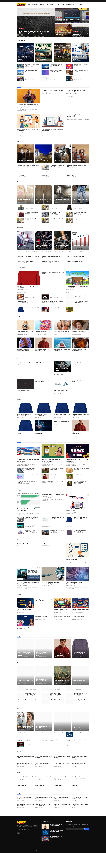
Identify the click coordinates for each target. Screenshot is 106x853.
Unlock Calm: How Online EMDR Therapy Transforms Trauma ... (76, 743)
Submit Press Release (39, 1)
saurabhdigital (19, 334)
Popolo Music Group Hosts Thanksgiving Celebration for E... (31, 78)
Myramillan (27, 297)
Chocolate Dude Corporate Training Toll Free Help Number (80, 805)
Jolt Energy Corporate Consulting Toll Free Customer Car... (25, 798)
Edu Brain (18, 132)
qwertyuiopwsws (28, 532)
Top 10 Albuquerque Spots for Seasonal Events (25, 757)
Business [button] (52, 4)
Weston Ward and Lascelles (23, 390)
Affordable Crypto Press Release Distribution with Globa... (24, 58)
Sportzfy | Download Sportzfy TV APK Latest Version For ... (53, 251)
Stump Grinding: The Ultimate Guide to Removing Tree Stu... (57, 469)
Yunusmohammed (69, 117)
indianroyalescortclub (21, 740)
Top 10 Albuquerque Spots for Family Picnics (61, 764)
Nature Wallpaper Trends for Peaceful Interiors (79, 681)
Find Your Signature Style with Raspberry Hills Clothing (43, 200)
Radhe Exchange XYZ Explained (31, 742)
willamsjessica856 (57, 202)
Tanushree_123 (19, 107)
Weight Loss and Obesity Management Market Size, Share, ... (24, 654)
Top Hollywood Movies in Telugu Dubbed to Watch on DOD (56, 296)
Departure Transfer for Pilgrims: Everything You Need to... (62, 159)
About (27, 1)
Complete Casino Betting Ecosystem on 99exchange (25, 610)
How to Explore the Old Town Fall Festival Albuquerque (24, 784)
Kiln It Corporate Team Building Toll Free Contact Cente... (79, 798)
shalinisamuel (27, 689)
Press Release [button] (35, 4)
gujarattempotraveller (53, 167)
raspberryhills (27, 208)
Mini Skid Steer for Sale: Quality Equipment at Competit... (53, 732)
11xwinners (76, 310)
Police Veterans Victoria (78, 732)
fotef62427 (19, 585)
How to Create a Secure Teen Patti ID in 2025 (81, 308)
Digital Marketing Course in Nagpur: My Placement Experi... (76, 115)
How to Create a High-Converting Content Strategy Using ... (31, 687)
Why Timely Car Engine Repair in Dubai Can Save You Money (61, 246)
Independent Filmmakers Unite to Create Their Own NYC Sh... (56, 71)
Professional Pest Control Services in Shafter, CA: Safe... (52, 481)
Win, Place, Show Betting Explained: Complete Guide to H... (61, 58)
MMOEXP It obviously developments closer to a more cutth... (81, 302)
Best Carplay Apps (46, 543)
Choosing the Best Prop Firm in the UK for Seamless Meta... (43, 432)
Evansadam (51, 832)
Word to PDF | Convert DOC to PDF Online (79, 381)
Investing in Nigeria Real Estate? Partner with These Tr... (80, 687)
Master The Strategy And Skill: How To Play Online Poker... (53, 301)
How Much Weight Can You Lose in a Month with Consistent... (25, 332)
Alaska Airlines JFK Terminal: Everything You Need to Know (77, 166)
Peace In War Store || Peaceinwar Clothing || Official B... (24, 415)
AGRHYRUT (51, 208)
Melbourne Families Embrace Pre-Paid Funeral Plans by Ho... (81, 71)
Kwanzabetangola (21, 483)
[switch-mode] (88, 1)
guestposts (20, 254)
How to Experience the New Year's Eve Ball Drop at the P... (43, 777)
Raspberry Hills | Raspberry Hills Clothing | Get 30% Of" (42, 350)
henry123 (18, 545)
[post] (36, 22)
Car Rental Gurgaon (70, 175)
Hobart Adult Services (22, 301)
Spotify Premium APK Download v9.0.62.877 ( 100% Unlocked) (27, 252)
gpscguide (43, 132)
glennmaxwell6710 (28, 213)
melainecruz (20, 302)
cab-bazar (19, 173)
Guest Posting (46, 1)
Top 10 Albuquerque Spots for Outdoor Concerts (62, 757)
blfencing (75, 702)
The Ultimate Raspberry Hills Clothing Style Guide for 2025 (81, 206)
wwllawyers (19, 392)
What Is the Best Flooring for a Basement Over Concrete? (61, 200)
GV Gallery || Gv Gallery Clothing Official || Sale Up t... (80, 531)
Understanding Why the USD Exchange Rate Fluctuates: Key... (52, 524)
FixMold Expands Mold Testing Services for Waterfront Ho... (31, 71)
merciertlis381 (56, 248)
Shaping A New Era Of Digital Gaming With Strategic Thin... (56, 308)
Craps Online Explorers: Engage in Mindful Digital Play (53, 272)
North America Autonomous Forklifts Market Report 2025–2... (80, 245)
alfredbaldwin (44, 734)
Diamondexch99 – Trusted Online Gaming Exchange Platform (42, 617)
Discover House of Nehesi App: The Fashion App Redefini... (62, 34)
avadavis (73, 334)
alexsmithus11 (37, 434)
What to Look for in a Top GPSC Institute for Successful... (52, 129)
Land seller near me (59, 727)
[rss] (18, 833)
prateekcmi (27, 470)
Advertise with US (52, 1)
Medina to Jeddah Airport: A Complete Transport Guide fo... (25, 159)
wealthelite (43, 497)
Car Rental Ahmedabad (71, 171)
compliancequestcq (69, 561)
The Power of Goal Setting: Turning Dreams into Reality (77, 739)
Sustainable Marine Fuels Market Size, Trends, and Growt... (62, 350)
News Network (32, 1)
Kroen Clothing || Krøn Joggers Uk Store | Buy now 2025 (80, 518)
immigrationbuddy (76, 161)
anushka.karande (21, 248)
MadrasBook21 (74, 612)
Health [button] (41, 4)
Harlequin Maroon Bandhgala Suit (31, 212)
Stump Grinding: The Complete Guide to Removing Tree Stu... (81, 475)
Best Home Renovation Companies (26, 543)
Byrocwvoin (67, 289)
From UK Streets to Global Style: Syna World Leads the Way (56, 213)
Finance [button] (58, 4)
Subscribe (86, 828)
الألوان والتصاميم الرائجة (76, 362)
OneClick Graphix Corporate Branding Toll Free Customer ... (62, 805)
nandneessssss (20, 166)
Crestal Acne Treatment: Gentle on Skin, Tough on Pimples (79, 332)
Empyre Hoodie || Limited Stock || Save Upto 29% (57, 206)
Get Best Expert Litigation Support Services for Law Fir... (61, 391)
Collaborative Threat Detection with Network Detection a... (75, 583)
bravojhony (44, 744)
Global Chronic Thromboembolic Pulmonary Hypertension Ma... (24, 350)
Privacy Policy (23, 1)
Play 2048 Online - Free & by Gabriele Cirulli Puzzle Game (28, 256)
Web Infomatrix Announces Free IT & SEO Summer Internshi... (79, 58)
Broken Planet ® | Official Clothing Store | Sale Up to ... (80, 415)
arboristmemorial (52, 470)
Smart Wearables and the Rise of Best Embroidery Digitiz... (53, 742)
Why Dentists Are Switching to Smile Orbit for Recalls (43, 727)
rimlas (75, 483)
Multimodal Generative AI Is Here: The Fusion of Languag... (56, 831)
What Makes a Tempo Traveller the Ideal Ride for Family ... (57, 166)
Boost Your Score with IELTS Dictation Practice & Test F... (76, 91)
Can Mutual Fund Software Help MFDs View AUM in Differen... (57, 518)
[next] (53, 22)
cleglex (55, 393)
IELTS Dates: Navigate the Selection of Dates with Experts (27, 105)
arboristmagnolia (76, 477)
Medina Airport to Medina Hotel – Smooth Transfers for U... (43, 159)
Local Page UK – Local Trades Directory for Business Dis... (28, 460)
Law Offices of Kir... (57, 375)
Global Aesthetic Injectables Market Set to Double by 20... (32, 475)
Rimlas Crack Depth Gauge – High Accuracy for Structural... (80, 482)
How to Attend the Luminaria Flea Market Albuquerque (42, 784)
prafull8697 (55, 334)
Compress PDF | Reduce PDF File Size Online (50, 261)
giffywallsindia (56, 683)
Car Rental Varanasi (21, 171)
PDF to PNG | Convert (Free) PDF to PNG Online (75, 256)
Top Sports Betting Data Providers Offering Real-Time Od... (79, 617)
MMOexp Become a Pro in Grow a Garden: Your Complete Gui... (77, 287)
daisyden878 (69, 167)
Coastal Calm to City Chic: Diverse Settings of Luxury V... (80, 694)
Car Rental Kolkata (45, 171)
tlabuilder (26, 695)
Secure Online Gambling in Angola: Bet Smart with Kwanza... (27, 482)
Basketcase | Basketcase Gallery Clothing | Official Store (25, 200)
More (80, 4)
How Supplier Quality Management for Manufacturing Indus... (76, 558)
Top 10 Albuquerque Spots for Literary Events (80, 757)
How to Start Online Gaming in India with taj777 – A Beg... (24, 627)
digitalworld (20, 656)
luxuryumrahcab (39, 161)
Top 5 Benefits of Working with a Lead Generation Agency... (25, 681)
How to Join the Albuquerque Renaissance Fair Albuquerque (78, 777)
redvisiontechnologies (53, 519)
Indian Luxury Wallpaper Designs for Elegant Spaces (56, 687)
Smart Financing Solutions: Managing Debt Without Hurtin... (43, 381)
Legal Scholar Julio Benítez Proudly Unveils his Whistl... (80, 34)
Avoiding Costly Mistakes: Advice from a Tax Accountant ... (57, 531)
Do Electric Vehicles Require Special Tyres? (43, 246)
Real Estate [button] (68, 4)
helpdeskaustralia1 (21, 729)
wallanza (74, 683)
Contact (18, 1)
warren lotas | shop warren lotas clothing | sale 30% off (31, 531)
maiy (18, 364)
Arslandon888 (19, 289)
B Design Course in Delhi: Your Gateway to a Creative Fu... (28, 129)
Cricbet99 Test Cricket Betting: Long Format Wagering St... (51, 460)
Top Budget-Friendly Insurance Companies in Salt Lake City (28, 509)
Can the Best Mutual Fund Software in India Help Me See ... (53, 495)
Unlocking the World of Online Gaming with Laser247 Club (43, 600)
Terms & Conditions (84, 850)
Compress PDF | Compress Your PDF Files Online (61, 422)
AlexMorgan (43, 585)
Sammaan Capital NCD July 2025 (74, 508)
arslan (26, 310)
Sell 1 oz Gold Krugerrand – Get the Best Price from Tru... (81, 469)
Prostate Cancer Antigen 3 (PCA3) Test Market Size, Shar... (42, 654)
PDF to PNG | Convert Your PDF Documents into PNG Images (52, 257)
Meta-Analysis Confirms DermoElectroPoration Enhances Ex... (57, 78)
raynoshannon (44, 740)
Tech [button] (63, 4)
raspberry (37, 202)
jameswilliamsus (75, 248)
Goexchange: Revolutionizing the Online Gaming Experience (61, 610)
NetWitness (68, 585)
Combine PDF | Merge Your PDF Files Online (75, 261)
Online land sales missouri (79, 727)
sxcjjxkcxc (19, 202)
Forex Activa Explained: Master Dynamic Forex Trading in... (31, 524)
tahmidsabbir (27, 526)
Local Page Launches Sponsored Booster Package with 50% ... (56, 65)
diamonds (37, 619)
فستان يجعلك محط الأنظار (40, 362)
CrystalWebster (76, 689)
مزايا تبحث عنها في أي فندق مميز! (23, 362)
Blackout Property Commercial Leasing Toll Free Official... (25, 805)
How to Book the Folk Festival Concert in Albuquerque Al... (62, 784)
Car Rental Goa (21, 175)
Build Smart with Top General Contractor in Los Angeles (30, 694)
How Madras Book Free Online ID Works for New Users (80, 610)
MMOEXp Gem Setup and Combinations (30, 296)
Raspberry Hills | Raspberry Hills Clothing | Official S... (31, 206)
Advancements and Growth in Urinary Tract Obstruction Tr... (43, 332)
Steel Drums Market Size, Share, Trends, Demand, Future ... (43, 681)
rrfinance (67, 510)
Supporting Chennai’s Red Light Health (25, 739)
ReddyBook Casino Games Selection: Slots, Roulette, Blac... (77, 460)
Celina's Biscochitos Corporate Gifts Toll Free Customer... (61, 798)
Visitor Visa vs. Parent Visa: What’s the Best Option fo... (79, 159)
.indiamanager (74, 619)
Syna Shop (74, 202)
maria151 (18, 511)
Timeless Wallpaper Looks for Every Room (61, 681)
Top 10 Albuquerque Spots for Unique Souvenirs (43, 757)
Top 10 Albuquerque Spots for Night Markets (25, 764)
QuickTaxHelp (52, 532)
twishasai (75, 695)
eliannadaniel (76, 470)
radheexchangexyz (28, 744)
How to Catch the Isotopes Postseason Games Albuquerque (62, 777)
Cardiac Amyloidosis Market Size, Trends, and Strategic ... (79, 350)
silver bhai (37, 601)
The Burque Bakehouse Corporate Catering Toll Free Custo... (42, 805)
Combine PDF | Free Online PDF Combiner (26, 261)
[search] (88, 5)
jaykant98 (51, 297)
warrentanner (38, 248)
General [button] (74, 4)
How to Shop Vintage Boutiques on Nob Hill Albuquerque (25, 777)
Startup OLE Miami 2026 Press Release (81, 64)
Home (29, 4)
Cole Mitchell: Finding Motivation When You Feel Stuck (52, 739)
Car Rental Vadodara (46, 175)
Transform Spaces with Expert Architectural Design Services (55, 694)
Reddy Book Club (44, 275)
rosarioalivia (44, 482)
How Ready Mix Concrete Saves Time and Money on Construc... (56, 700)
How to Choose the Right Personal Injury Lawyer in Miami (61, 373)
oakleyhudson (56, 729)
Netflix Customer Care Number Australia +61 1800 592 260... (25, 727)
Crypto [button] (46, 4)
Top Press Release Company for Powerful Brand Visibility (80, 78)
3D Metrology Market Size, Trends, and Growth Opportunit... (24, 245)
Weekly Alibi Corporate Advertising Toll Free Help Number (43, 798)
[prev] (19, 22)
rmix (50, 702)
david (43, 526)
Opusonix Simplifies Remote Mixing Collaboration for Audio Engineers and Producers (70, 20)
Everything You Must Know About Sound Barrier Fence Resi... (80, 700)
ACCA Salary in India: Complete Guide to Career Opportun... (52, 91)
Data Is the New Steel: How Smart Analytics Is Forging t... (51, 583)
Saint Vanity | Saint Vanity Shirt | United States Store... (27, 287)
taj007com (19, 629)
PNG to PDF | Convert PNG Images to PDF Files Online (76, 251)
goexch (55, 612)
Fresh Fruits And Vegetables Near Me (25, 732)
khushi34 (43, 93)
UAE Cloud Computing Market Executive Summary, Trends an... (28, 583)
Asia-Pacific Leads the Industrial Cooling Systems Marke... (31, 469)
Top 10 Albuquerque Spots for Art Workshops (42, 764)
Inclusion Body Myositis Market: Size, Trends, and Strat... (62, 332)
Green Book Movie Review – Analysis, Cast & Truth (43, 58)
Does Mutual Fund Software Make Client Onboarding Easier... (31, 518)
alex (19, 34)
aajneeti (19, 683)
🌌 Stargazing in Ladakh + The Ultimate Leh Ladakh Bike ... (29, 165)
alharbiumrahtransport (58, 161)
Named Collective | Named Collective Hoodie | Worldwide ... (80, 654)
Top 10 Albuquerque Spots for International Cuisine (78, 764)
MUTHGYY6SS (37, 352)
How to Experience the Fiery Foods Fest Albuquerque (80, 784)
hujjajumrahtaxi (20, 161)
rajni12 (19, 702)
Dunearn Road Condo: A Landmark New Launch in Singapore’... (27, 700)
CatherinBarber (38, 729)
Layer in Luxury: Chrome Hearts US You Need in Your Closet (80, 200)
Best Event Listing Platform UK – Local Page (32, 65)
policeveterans (76, 734)
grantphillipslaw (38, 383)
